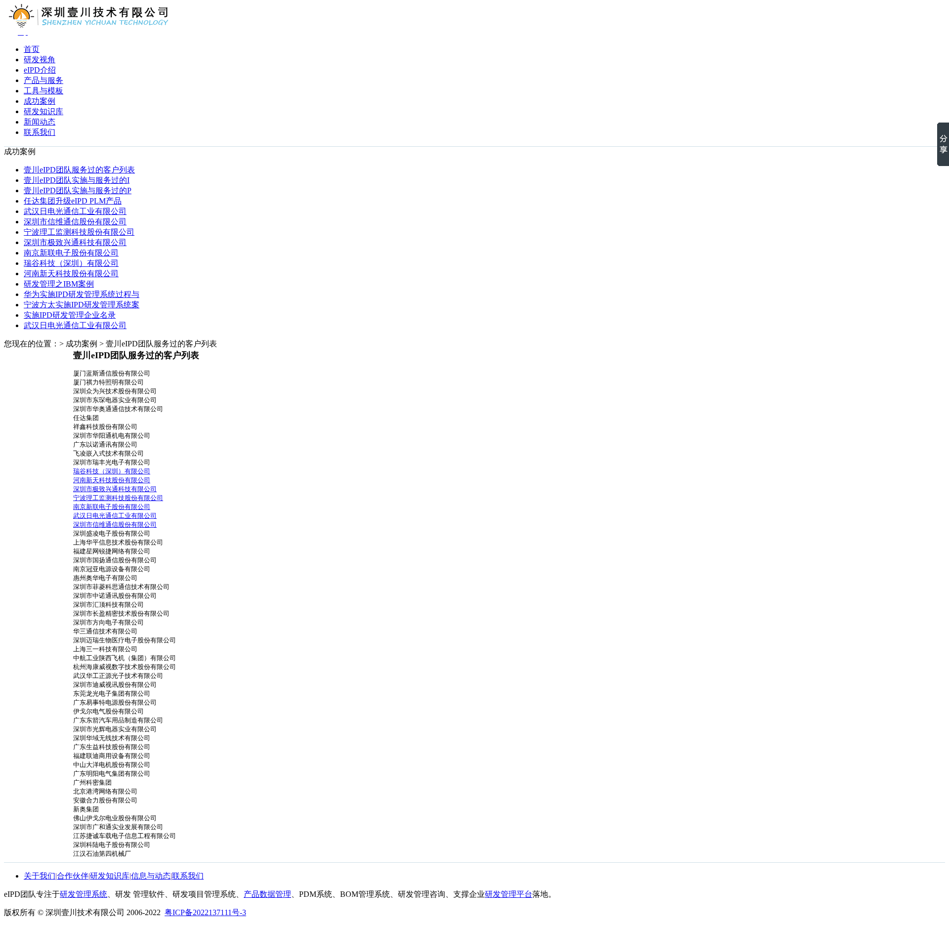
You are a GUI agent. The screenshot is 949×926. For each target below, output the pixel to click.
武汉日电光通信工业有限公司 (75, 211)
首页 (32, 49)
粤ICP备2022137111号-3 (205, 912)
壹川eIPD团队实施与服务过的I (76, 180)
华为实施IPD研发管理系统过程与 (81, 294)
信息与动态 (151, 876)
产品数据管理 (267, 894)
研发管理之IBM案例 (59, 284)
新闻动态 (39, 122)
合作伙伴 (72, 876)
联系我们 (39, 132)
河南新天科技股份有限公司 (71, 273)
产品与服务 (43, 80)
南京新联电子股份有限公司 (71, 253)
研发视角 (39, 59)
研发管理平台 (508, 894)
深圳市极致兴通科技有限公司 (75, 242)
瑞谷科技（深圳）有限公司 (71, 263)
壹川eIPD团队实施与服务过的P (77, 190)
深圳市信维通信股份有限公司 (75, 221)
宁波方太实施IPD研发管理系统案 (81, 304)
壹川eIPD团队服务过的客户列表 (79, 170)
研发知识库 (43, 111)
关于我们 (39, 876)
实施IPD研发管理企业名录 (70, 315)
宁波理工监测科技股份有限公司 (79, 232)
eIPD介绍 (40, 70)
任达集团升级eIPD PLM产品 (73, 201)
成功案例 (39, 101)
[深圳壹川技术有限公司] (27, 32)
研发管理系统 (83, 894)
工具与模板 (43, 90)
